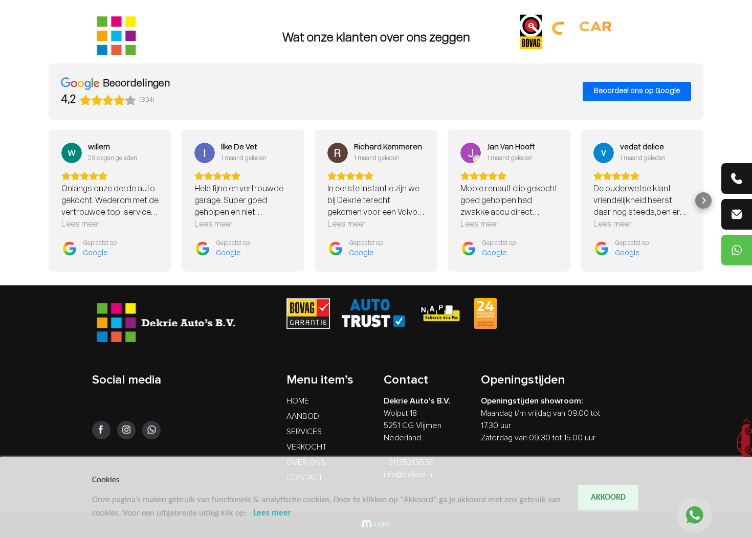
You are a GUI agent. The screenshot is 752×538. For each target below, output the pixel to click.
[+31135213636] (736, 178)
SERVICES (350, 31)
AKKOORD (608, 498)
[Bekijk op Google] (71, 153)
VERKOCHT (395, 31)
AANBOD (309, 31)
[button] (48, 200)
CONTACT (487, 31)
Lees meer (272, 513)
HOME (274, 31)
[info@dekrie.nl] (736, 214)
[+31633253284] (736, 250)
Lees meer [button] (80, 224)
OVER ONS (442, 31)
